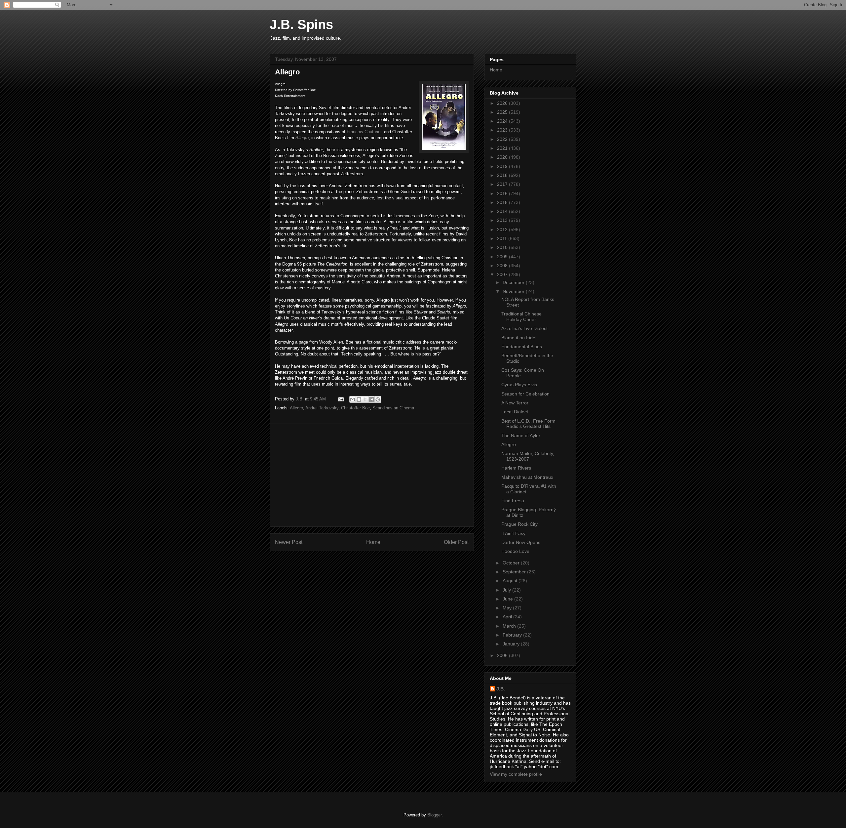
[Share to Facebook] (371, 399)
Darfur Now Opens (520, 542)
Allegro (302, 137)
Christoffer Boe (355, 407)
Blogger (434, 814)
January (512, 643)
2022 (503, 139)
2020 (503, 157)
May (508, 607)
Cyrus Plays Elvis (519, 384)
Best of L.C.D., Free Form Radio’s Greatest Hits (528, 423)
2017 (503, 184)
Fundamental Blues (521, 346)
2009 (503, 256)
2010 (503, 247)
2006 (503, 655)
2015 (503, 202)
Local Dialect (514, 411)
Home (373, 542)
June (508, 598)
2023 (503, 130)
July (507, 590)
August (511, 580)
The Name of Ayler (520, 435)
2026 (503, 103)
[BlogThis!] (359, 399)
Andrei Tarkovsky (321, 407)
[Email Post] (340, 398)
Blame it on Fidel (518, 337)
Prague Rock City (519, 524)
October (512, 562)
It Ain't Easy (513, 533)
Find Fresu (512, 500)
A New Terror (514, 402)
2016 (503, 193)
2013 (503, 220)
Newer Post (288, 542)
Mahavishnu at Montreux (527, 477)
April (508, 616)
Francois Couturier (364, 131)
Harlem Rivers (516, 468)
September (515, 571)
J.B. (500, 688)
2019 (503, 166)
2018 (503, 175)
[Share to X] (365, 399)
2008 (503, 265)
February (513, 635)
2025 (503, 112)
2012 (503, 229)
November (514, 291)
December (514, 282)
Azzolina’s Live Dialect (524, 328)
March (510, 626)
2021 (503, 148)
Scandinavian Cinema (393, 407)
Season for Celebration (525, 393)
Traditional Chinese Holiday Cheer (521, 316)
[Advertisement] (372, 475)
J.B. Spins (301, 24)
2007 (503, 274)
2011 (502, 238)
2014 (503, 211)
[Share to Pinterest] (377, 399)
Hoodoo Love (515, 551)
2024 (503, 121)
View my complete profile (516, 774)
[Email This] (352, 399)
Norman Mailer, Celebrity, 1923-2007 (527, 456)
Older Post (456, 542)
